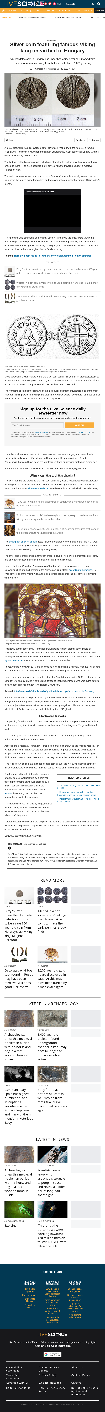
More (87, 10)
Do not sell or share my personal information (84, 1391)
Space (77, 10)
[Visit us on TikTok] (54, 3)
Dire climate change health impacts (32, 17)
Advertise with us (17, 1383)
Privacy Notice (84, 432)
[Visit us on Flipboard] (49, 3)
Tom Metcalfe (39, 68)
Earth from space (30, 1295)
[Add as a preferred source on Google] (52, 1354)
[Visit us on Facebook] (32, 3)
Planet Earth (64, 10)
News (73, 69)
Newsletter (95, 140)
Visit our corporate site (57, 1346)
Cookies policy (80, 1375)
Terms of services (41, 432)
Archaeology (26, 10)
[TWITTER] (10, 848)
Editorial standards (18, 1388)
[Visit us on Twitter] (36, 3)
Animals (12, 10)
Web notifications (50, 1383)
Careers (76, 1383)
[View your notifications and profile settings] (92, 3)
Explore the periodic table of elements (52, 1311)
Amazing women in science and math (52, 1302)
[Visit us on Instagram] (41, 3)
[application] (52, 211)
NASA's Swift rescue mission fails (68, 17)
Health (40, 10)
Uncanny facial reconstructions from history (52, 1319)
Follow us (82, 140)
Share (11, 140)
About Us (77, 1367)
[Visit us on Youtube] (45, 3)
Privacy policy (48, 1375)
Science (50, 10)
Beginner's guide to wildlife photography (75, 1297)
